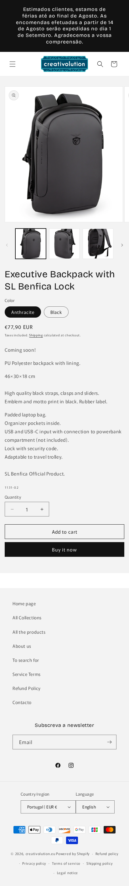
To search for (26, 660)
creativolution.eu (40, 853)
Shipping (36, 335)
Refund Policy (27, 688)
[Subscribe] (109, 742)
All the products (29, 632)
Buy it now (64, 549)
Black (56, 312)
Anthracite (22, 312)
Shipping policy (99, 863)
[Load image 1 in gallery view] (30, 244)
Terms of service (66, 863)
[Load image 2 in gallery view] (64, 244)
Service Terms (27, 674)
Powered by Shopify (73, 853)
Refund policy (106, 853)
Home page (24, 603)
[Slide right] (122, 245)
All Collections (27, 617)
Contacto (22, 702)
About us (22, 646)
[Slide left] (7, 245)
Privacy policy (34, 863)
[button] (12, 64)
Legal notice (67, 872)
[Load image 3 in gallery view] (98, 244)
